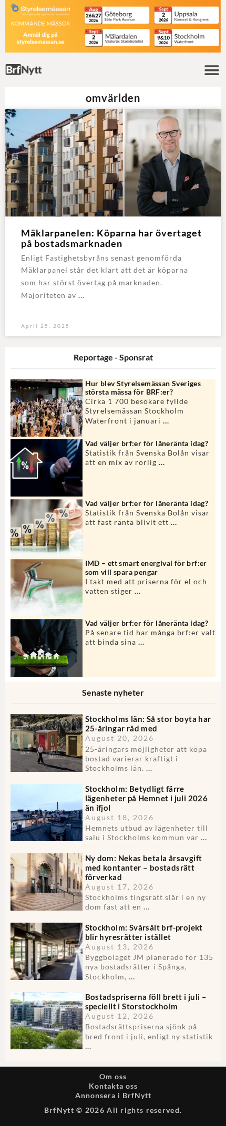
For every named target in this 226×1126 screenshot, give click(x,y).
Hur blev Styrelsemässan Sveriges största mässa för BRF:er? (143, 388)
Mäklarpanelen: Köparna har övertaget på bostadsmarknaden (111, 238)
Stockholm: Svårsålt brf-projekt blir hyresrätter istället (144, 932)
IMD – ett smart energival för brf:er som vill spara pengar (146, 567)
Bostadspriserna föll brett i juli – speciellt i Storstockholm (146, 1001)
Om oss (113, 1076)
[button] (211, 69)
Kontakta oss (113, 1085)
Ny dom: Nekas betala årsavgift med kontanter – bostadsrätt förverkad (143, 867)
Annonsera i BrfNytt (113, 1095)
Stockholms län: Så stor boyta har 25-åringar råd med (148, 723)
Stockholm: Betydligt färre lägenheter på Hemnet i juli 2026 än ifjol (146, 798)
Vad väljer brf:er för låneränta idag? (147, 443)
